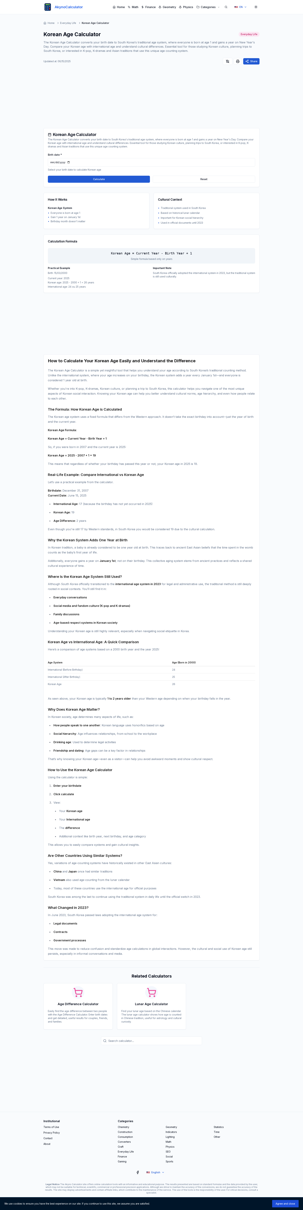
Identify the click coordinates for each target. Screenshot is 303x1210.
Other (217, 1136)
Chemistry (123, 1126)
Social (169, 1156)
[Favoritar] (227, 61)
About (46, 1143)
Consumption (125, 1136)
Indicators (171, 1131)
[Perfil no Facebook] (137, 1172)
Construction (125, 1131)
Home (121, 7)
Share (253, 61)
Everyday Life (68, 22)
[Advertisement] (151, 98)
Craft (120, 1146)
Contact (47, 1138)
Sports (169, 1161)
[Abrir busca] (226, 7)
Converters (124, 1141)
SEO (168, 1151)
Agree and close (285, 1203)
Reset (203, 179)
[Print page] (238, 61)
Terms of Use (51, 1126)
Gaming (122, 1161)
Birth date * (55, 154)
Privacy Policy (51, 1132)
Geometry (169, 7)
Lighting (170, 1136)
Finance (150, 7)
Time (217, 1131)
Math (135, 7)
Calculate (99, 179)
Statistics (219, 1126)
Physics (188, 7)
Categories (208, 7)
